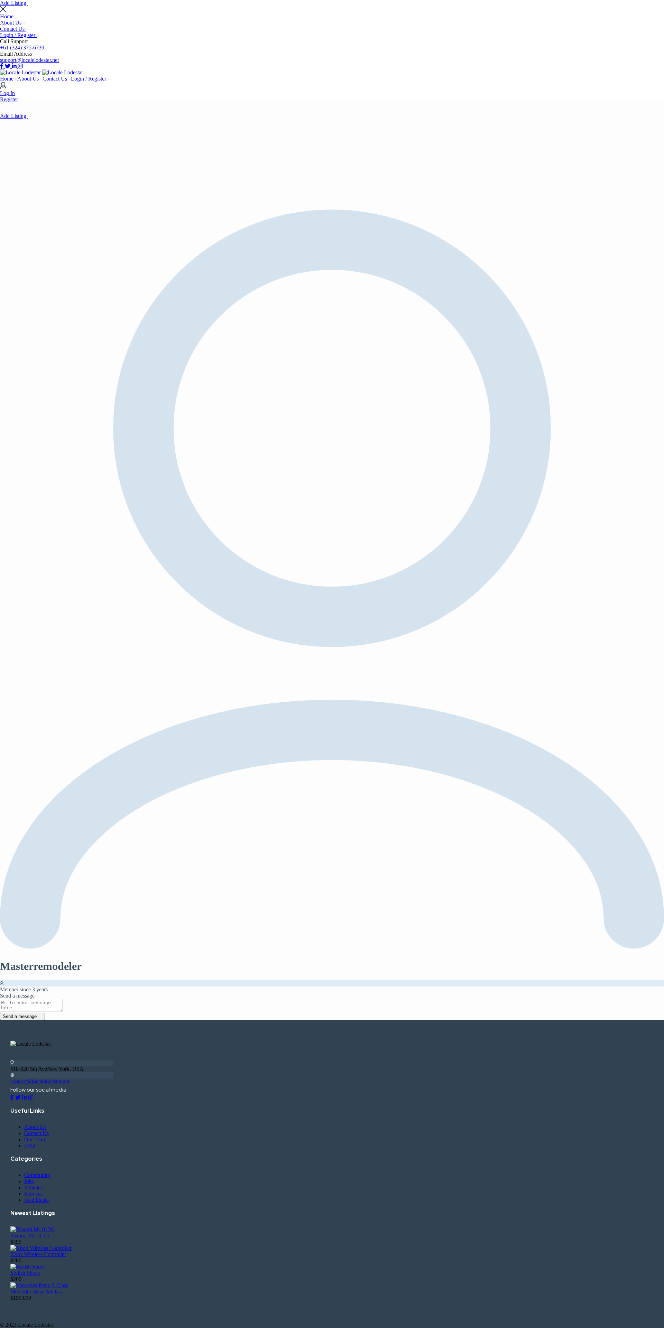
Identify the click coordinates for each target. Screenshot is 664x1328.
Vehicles (33, 1187)
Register (9, 99)
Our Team (35, 1139)
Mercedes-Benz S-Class (36, 1291)
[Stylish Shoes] (27, 1267)
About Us (11, 23)
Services (33, 1194)
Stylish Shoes (25, 1273)
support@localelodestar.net (29, 60)
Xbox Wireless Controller (38, 1254)
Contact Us (13, 29)
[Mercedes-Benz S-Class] (39, 1285)
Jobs (29, 1181)
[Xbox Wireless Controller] (41, 1248)
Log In (7, 93)
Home (7, 16)
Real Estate (36, 1200)
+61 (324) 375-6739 (22, 47)
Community (37, 1175)
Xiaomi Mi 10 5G (29, 1235)
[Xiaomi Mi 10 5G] (32, 1229)
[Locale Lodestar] (21, 72)
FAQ (29, 1146)
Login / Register (18, 35)
